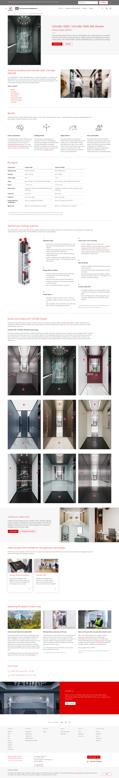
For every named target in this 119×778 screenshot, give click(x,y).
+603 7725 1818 (39, 764)
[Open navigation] (6, 8)
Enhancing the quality (16, 100)
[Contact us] (110, 8)
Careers (91, 8)
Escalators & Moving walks (72, 8)
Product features (15, 93)
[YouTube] (69, 722)
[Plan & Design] (106, 8)
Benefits (13, 89)
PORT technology (23, 146)
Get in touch (70, 703)
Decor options (14, 95)
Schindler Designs (48, 150)
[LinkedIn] (62, 722)
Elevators (60, 8)
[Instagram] (65, 722)
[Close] (110, 2)
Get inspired (13, 531)
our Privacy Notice (77, 773)
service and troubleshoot (84, 637)
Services (84, 8)
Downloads (14, 102)
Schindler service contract (102, 249)
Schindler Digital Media (14, 144)
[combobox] (88, 2)
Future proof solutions (16, 98)
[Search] (102, 8)
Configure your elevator (28, 531)
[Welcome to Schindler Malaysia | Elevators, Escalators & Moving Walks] (10, 8)
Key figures (13, 91)
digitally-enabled (99, 640)
